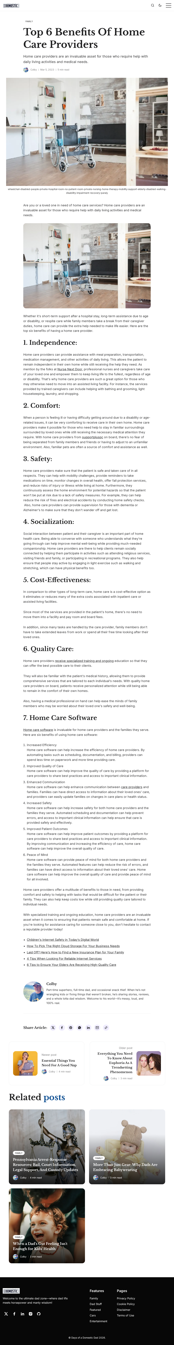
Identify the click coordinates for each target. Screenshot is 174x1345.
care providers (131, 787)
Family (94, 1298)
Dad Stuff (96, 1304)
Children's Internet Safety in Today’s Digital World (63, 940)
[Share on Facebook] (62, 1028)
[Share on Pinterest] (71, 1028)
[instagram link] (30, 1313)
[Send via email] (97, 1028)
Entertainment (98, 1321)
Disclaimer (123, 1309)
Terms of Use (125, 1315)
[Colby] (25, 69)
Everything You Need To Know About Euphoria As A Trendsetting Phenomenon (115, 1063)
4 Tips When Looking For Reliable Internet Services (64, 958)
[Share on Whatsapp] (79, 1028)
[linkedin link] (22, 1313)
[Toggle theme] (160, 5)
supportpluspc (92, 437)
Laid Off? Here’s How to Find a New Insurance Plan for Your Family (75, 952)
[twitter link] (6, 1313)
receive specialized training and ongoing (84, 661)
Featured (95, 1309)
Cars (93, 1315)
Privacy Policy (126, 1298)
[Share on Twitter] (53, 1028)
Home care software (38, 730)
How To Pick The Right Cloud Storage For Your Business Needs (73, 946)
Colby (33, 69)
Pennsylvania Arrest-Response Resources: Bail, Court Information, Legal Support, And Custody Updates (45, 1165)
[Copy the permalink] (106, 1028)
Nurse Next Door (69, 369)
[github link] (38, 1313)
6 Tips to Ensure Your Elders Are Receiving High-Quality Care (71, 965)
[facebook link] (14, 1313)
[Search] (152, 5)
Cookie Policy (126, 1304)
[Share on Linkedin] (88, 1028)
